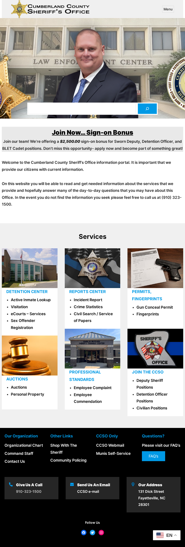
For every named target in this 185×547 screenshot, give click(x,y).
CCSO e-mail (88, 491)
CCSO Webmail (110, 445)
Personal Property (27, 394)
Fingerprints (147, 314)
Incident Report (88, 300)
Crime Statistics (88, 307)
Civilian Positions (151, 408)
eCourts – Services (28, 314)
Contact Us (15, 461)
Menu (168, 9)
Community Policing (68, 460)
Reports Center (87, 291)
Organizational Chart (24, 445)
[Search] (147, 108)
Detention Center (27, 291)
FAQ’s (153, 456)
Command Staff (19, 453)
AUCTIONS (17, 379)
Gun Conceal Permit (154, 307)
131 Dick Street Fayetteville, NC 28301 (151, 498)
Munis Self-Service (113, 453)
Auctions (19, 387)
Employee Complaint (92, 387)
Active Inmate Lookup (31, 300)
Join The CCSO (148, 372)
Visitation (19, 307)
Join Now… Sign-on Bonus (92, 132)
